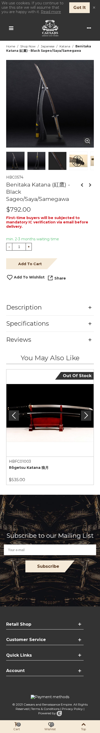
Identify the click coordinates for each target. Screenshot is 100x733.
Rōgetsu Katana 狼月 (29, 467)
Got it (79, 7)
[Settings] (89, 28)
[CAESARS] (50, 28)
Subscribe (48, 566)
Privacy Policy (72, 709)
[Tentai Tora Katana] (82, 185)
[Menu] (11, 28)
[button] (86, 415)
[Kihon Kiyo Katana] (90, 185)
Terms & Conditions (45, 709)
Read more (51, 11)
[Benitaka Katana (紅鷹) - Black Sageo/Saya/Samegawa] (87, 141)
